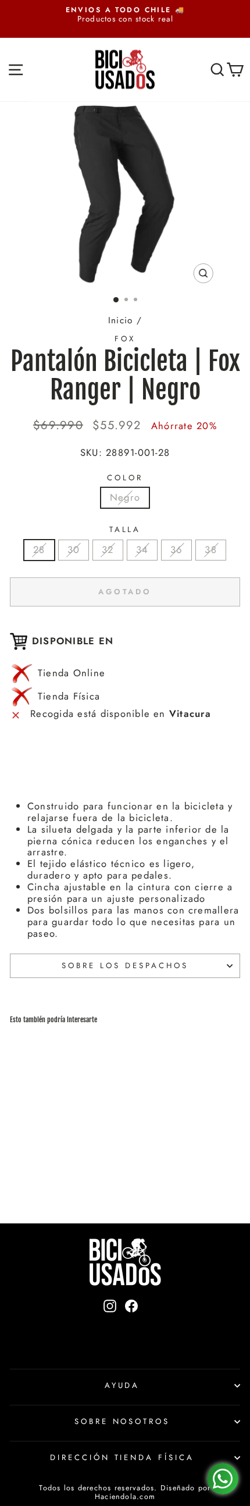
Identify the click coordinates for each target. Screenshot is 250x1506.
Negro (125, 497)
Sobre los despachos (125, 965)
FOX (125, 338)
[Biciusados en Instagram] (109, 1325)
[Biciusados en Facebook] (131, 1325)
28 (39, 549)
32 (107, 549)
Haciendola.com (125, 1496)
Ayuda (122, 1385)
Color (125, 478)
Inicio (120, 320)
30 (73, 549)
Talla (125, 529)
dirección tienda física (122, 1457)
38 (210, 549)
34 (142, 549)
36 (176, 549)
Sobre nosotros (122, 1421)
